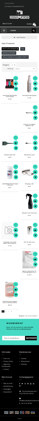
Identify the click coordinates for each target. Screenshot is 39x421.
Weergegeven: (6, 65)
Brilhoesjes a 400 (29, 184)
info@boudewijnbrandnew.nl (15, 6)
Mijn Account (7, 24)
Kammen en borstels (9, 53)
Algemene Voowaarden (6, 365)
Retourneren (25, 361)
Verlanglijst (7, 389)
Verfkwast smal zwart (29, 155)
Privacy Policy (8, 361)
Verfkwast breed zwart (9, 155)
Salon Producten (21, 37)
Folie (22, 49)
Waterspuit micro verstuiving (29, 213)
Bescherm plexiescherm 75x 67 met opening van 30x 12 (29, 271)
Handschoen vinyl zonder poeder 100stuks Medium (9, 242)
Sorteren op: (10, 68)
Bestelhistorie (8, 386)
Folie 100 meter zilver (29, 242)
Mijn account (7, 383)
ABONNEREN (31, 338)
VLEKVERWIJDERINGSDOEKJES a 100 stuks (10, 184)
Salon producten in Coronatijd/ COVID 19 (15, 57)
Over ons (6, 358)
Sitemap (24, 364)
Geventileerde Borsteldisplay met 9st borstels (10, 96)
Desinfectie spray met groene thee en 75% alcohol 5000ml (10, 302)
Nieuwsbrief (7, 392)
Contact (6, 369)
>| (11, 311)
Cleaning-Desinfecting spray (29, 95)
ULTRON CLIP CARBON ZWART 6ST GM (29, 125)
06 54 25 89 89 (10, 3)
